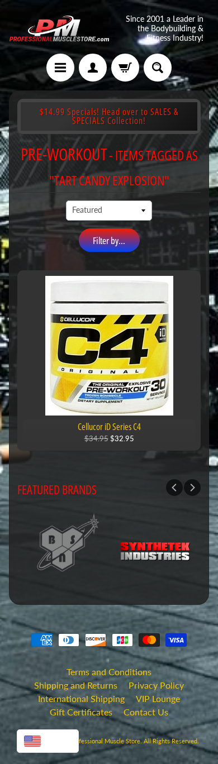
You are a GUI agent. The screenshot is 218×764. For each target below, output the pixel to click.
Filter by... (109, 240)
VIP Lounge (158, 698)
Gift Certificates (81, 711)
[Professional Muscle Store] (59, 28)
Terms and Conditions (109, 671)
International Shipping (81, 698)
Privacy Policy (156, 685)
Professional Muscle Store (104, 740)
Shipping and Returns (75, 685)
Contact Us (146, 711)
